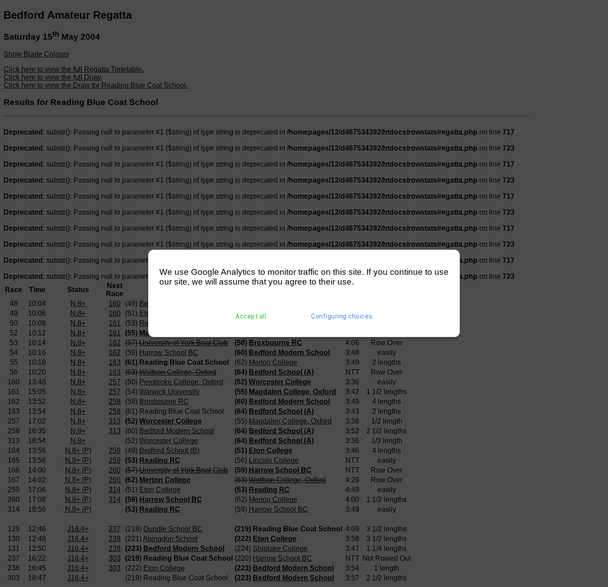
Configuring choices (342, 316)
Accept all (250, 316)
